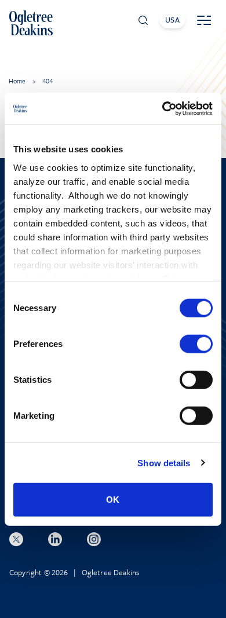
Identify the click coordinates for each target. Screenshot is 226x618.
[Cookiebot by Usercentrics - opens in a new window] (162, 108)
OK (112, 499)
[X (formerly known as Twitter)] (16, 539)
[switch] (196, 344)
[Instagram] (94, 539)
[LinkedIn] (55, 539)
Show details (163, 462)
